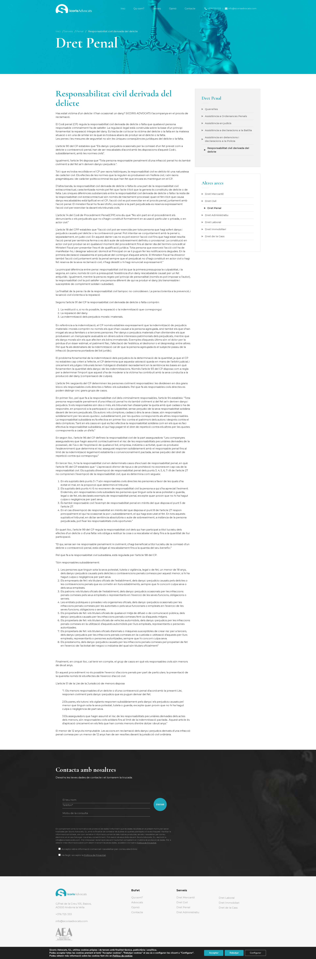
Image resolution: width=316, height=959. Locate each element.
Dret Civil (210, 201)
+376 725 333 (64, 914)
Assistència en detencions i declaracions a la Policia (222, 139)
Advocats (137, 902)
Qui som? (137, 897)
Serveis (68, 31)
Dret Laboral (213, 222)
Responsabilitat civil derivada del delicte (228, 149)
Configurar (255, 952)
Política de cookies (122, 955)
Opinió (135, 907)
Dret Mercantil (214, 193)
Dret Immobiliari (215, 229)
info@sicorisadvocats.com (72, 921)
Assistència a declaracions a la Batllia (228, 130)
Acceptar (213, 952)
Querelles (211, 109)
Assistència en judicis (218, 123)
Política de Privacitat (146, 842)
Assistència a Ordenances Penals (226, 116)
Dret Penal (214, 208)
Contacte (137, 912)
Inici (58, 31)
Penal (79, 31)
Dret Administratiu (216, 215)
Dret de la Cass (214, 236)
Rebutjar (234, 952)
